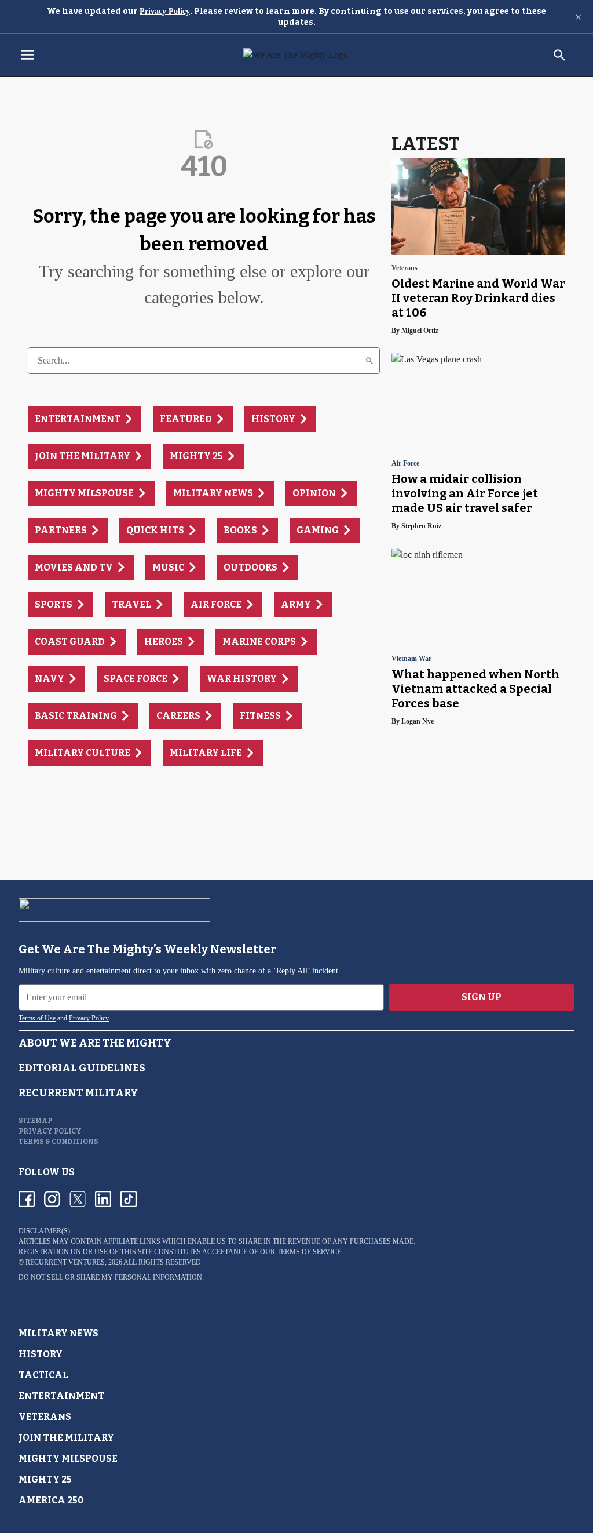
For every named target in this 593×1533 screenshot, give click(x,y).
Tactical (43, 1375)
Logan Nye (417, 721)
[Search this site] (559, 55)
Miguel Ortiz (419, 330)
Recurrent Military (78, 1093)
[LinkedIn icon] (103, 1199)
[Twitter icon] (77, 1199)
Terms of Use (37, 1018)
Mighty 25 (45, 1479)
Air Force (405, 463)
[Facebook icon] (27, 1199)
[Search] (369, 360)
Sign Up (482, 996)
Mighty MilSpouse (68, 1458)
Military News (58, 1333)
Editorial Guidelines (82, 1068)
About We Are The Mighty (95, 1043)
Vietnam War (411, 659)
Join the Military (66, 1437)
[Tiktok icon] (128, 1199)
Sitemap (35, 1121)
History (41, 1354)
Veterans (404, 268)
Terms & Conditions (58, 1142)
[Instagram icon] (52, 1199)
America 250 (51, 1500)
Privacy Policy (165, 11)
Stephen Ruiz (421, 526)
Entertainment (61, 1395)
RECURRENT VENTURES (65, 1262)
